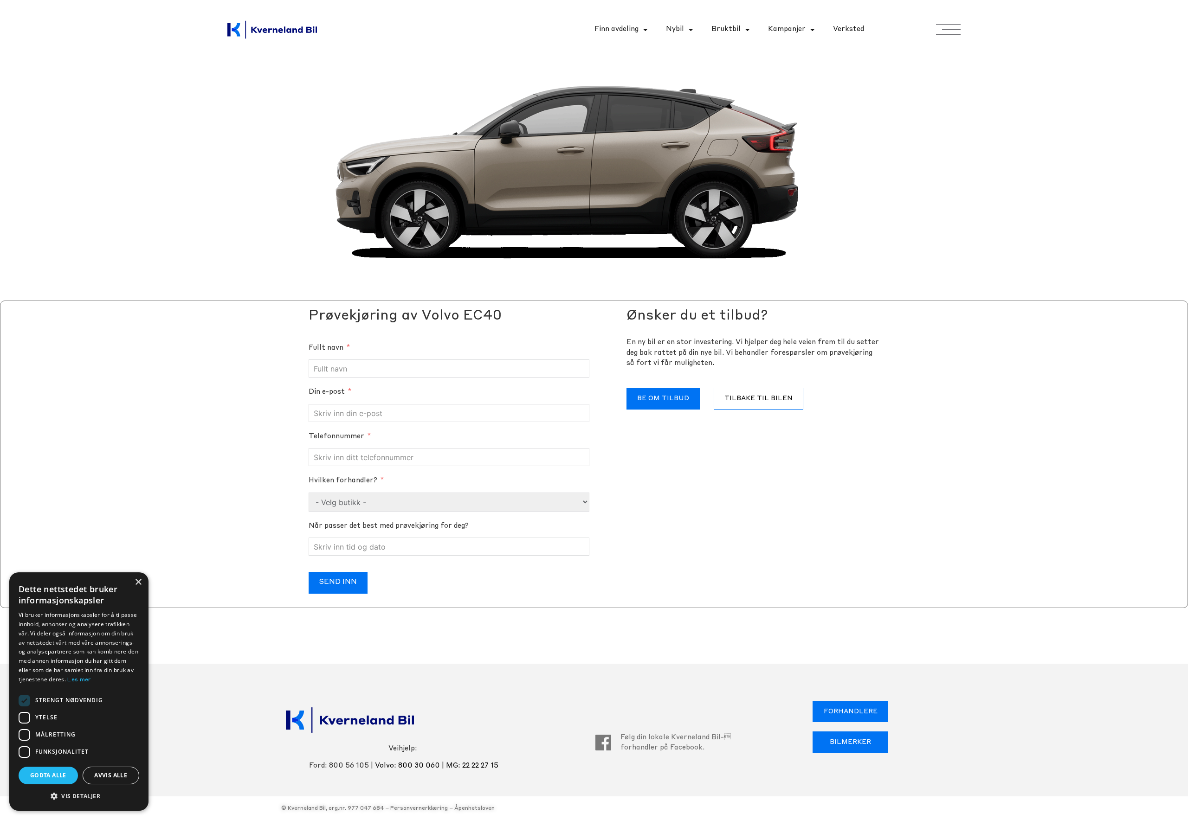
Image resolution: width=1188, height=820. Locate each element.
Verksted (848, 29)
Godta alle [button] (48, 775)
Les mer (79, 680)
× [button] (138, 582)
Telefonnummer (336, 436)
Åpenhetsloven (474, 808)
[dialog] (78, 691)
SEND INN (338, 582)
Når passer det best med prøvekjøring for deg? (389, 526)
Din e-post (327, 392)
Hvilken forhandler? (343, 480)
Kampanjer (787, 29)
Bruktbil (726, 29)
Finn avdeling (616, 29)
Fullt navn (326, 348)
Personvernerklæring (419, 808)
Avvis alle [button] (110, 775)
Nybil (675, 29)
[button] (79, 795)
